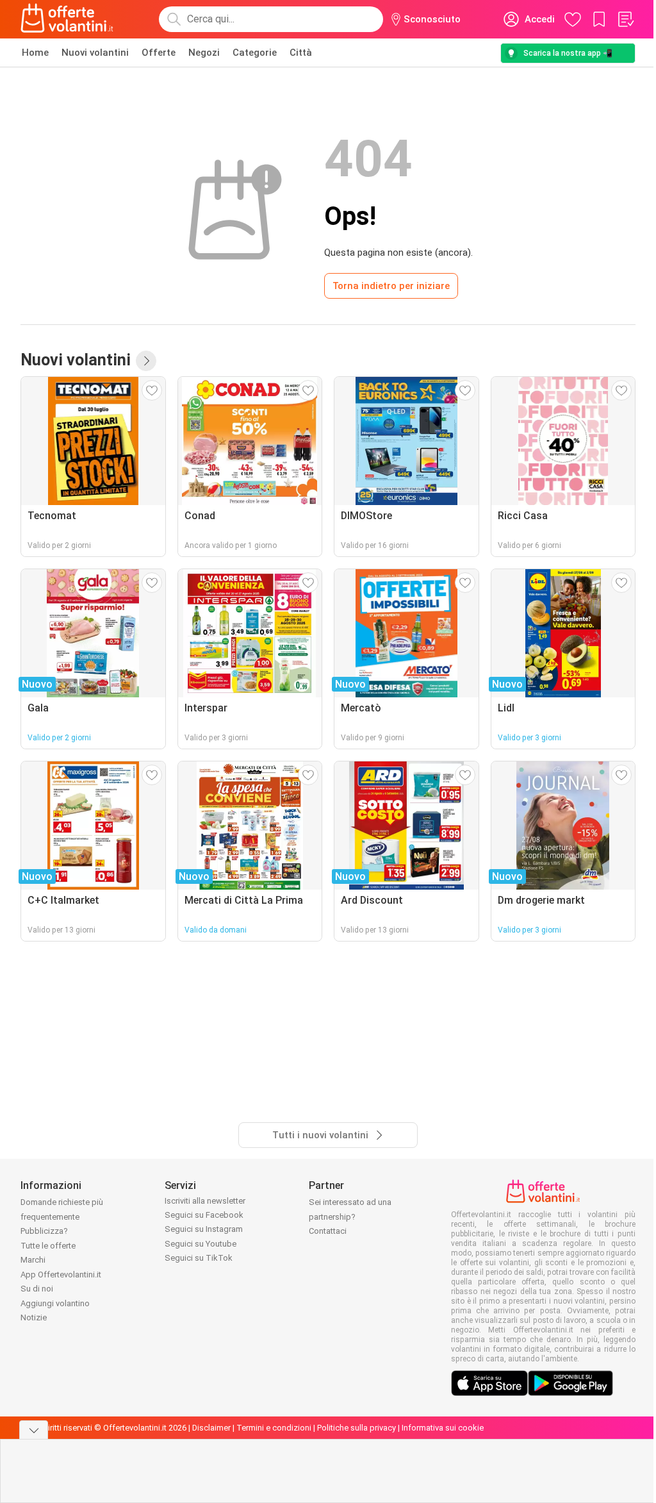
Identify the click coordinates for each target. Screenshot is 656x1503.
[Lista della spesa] (625, 19)
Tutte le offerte (48, 1245)
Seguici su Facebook (204, 1215)
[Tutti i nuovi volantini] (146, 361)
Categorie (255, 52)
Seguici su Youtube (200, 1244)
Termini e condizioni (273, 1427)
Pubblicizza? (44, 1231)
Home (35, 52)
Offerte (159, 52)
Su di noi (36, 1288)
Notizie (33, 1317)
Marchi (32, 1260)
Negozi (204, 52)
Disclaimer (211, 1427)
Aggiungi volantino (55, 1303)
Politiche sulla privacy (356, 1427)
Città (301, 52)
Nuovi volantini (95, 52)
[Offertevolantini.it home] (67, 19)
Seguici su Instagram (204, 1229)
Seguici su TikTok (199, 1258)
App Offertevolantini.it (60, 1274)
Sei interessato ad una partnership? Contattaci (350, 1216)
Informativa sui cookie (443, 1427)
